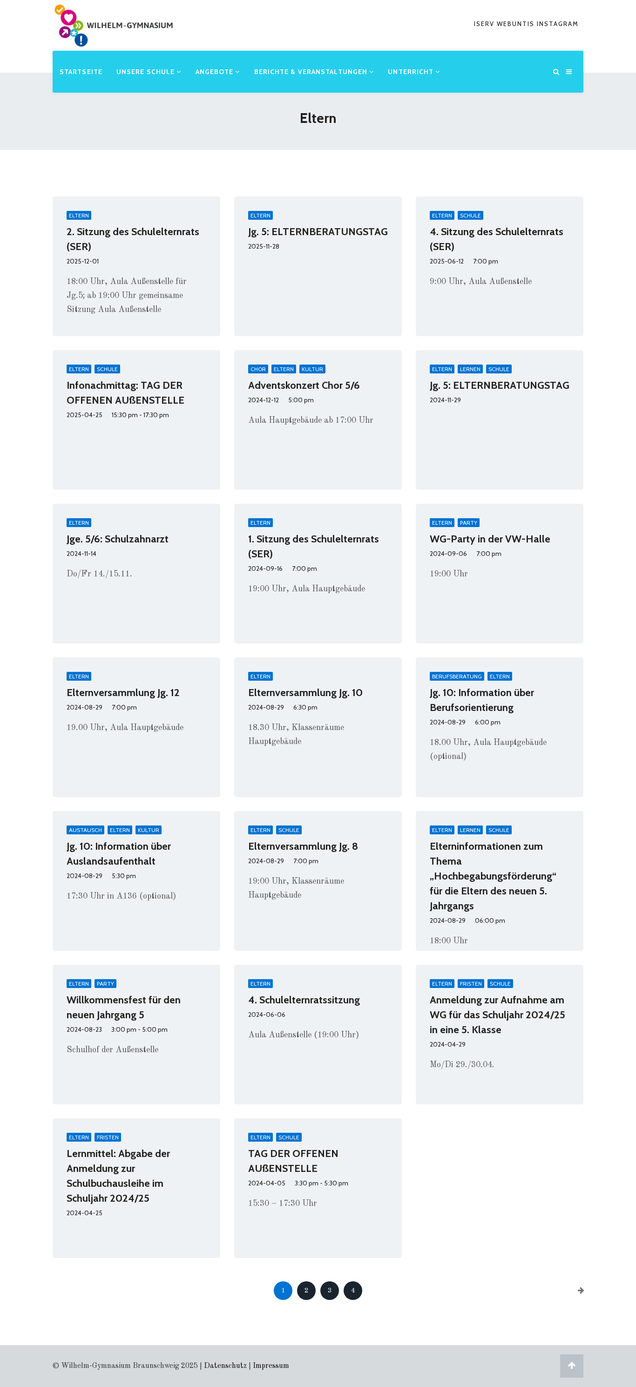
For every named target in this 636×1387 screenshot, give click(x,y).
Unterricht (411, 72)
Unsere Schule (146, 72)
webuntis (517, 23)
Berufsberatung (457, 676)
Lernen (470, 368)
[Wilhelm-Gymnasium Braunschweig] (114, 39)
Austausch (85, 829)
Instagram (558, 23)
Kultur (312, 368)
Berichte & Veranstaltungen (312, 72)
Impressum (271, 1366)
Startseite (81, 72)
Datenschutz (225, 1366)
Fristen (471, 983)
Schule (470, 215)
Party (468, 522)
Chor (258, 368)
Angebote (216, 72)
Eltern (79, 215)
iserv (485, 23)
